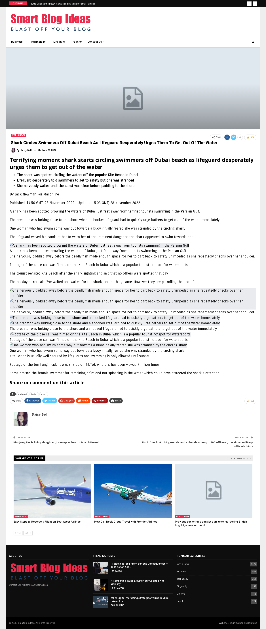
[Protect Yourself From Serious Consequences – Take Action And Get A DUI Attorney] (100, 568)
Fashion (77, 41)
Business (17, 41)
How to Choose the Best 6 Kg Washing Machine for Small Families (62, 3)
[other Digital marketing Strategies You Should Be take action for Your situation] (100, 602)
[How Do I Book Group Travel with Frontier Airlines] (133, 491)
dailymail (22, 394)
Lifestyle (59, 41)
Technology (38, 41)
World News (18, 135)
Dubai (34, 394)
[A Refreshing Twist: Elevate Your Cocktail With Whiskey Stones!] (100, 585)
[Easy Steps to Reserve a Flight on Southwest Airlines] (52, 491)
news (44, 394)
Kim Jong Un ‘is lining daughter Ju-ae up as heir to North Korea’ (56, 442)
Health (180, 601)
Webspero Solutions (246, 623)
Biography (182, 586)
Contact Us (95, 41)
